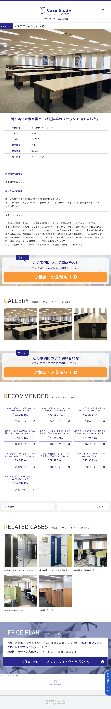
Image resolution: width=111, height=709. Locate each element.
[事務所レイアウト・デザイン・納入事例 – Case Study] (56, 11)
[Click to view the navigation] (103, 9)
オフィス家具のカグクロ (55, 703)
